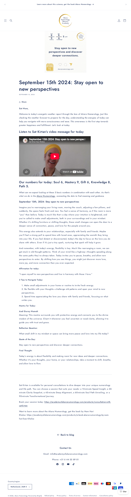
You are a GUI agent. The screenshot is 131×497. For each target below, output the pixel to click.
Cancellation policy (106, 496)
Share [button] (24, 102)
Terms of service (74, 496)
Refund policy (49, 496)
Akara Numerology (46, 196)
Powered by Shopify (35, 496)
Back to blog (67, 434)
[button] (5, 20)
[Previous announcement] (5, 4)
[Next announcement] (126, 4)
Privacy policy (61, 496)
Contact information (90, 496)
